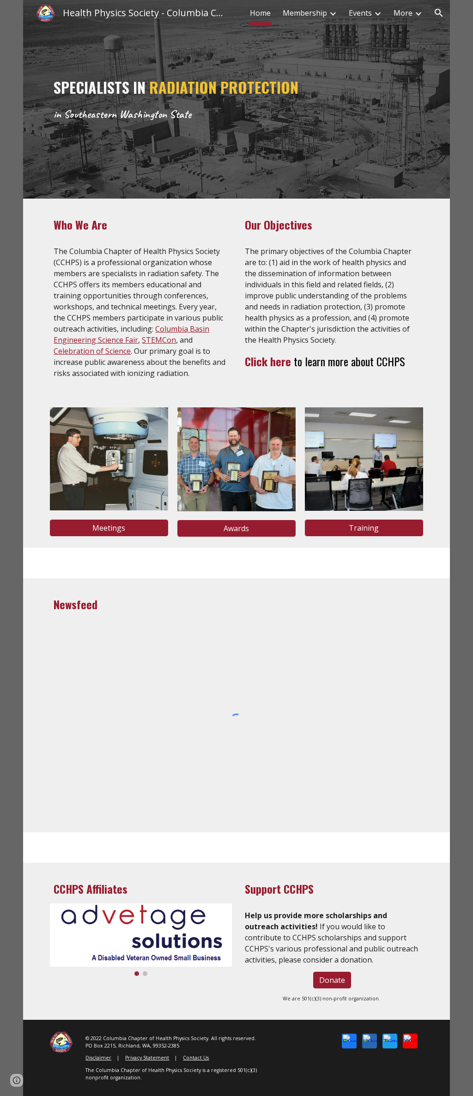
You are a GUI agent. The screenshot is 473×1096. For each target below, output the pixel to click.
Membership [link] (305, 13)
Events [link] (360, 13)
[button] (439, 13)
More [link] (403, 13)
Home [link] (260, 13)
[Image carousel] (140, 939)
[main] (220, 99)
